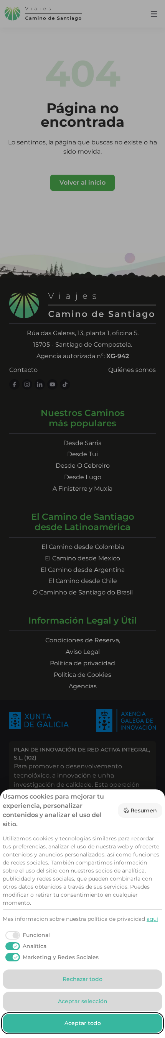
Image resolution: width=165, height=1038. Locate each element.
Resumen (143, 810)
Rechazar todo (82, 979)
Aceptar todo (82, 1023)
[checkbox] (26, 935)
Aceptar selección (82, 1001)
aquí (152, 918)
